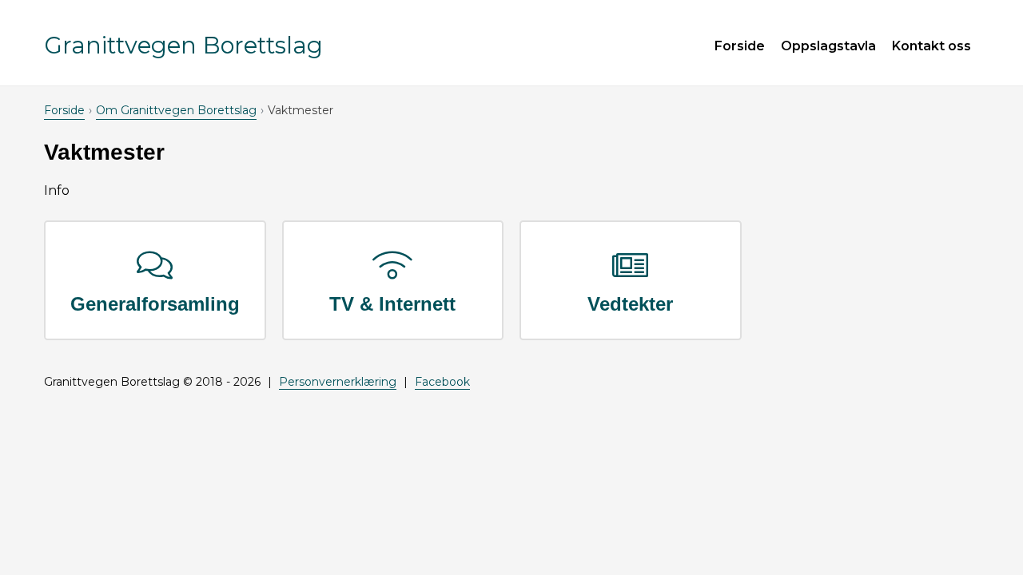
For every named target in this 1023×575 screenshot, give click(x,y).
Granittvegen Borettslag (183, 45)
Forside (740, 46)
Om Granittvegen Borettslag (176, 110)
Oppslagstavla (828, 46)
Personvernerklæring (337, 382)
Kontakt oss (931, 46)
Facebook (442, 382)
